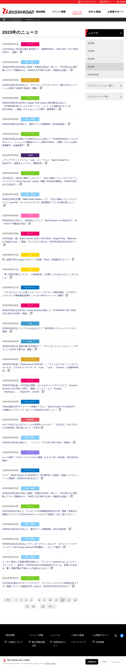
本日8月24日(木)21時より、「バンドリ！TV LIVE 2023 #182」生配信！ (37, 442)
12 (62, 600)
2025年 (91, 51)
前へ (9, 600)
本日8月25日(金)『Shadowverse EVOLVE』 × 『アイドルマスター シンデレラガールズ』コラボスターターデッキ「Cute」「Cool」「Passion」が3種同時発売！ (40, 367)
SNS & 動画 (95, 11)
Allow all (91, 662)
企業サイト (107, 2)
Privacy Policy (50, 663)
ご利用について (15, 642)
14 (75, 600)
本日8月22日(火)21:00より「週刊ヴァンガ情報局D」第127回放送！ (35, 529)
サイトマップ (79, 642)
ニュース (77, 11)
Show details (115, 662)
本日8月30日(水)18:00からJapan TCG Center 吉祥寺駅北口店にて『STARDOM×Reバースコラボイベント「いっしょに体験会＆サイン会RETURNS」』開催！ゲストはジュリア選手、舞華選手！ (36, 106)
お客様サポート (116, 11)
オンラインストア (88, 2)
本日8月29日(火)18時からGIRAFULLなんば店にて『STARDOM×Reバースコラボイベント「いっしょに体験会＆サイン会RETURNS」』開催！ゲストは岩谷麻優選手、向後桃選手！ (40, 142)
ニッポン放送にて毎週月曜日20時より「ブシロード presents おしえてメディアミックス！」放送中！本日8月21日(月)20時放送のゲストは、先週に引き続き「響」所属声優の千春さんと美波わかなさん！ (39, 565)
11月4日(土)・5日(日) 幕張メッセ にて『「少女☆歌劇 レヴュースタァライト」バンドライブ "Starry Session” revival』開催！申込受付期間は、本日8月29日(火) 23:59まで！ (40, 181)
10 (50, 600)
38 (43, 606)
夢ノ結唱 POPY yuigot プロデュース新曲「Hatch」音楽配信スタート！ (36, 259)
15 (27, 606)
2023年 (91, 66)
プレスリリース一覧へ (98, 96)
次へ (51, 606)
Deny (104, 662)
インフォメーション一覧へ (101, 85)
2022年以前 (93, 74)
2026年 (91, 43)
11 (56, 600)
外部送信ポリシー (59, 644)
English (123, 2)
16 (33, 606)
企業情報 (100, 642)
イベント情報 (59, 11)
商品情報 (40, 11)
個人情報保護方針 (38, 644)
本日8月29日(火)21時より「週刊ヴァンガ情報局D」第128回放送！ (34, 124)
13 (69, 600)
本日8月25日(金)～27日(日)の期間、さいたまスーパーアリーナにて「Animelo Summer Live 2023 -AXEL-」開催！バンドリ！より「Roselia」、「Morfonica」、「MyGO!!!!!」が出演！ (39, 388)
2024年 (91, 59)
